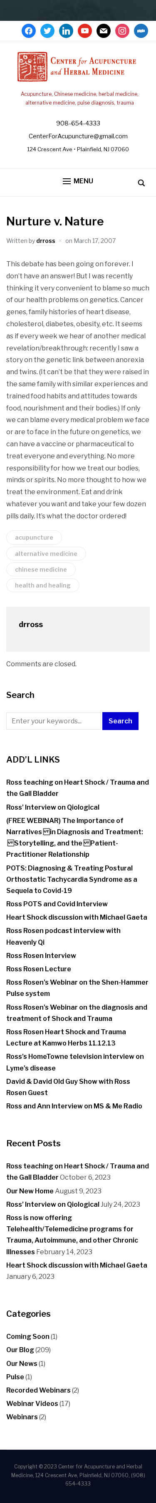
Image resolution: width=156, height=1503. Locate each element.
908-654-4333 (78, 123)
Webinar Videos (32, 1404)
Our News (21, 1364)
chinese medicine (41, 569)
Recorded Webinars (38, 1390)
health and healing (43, 585)
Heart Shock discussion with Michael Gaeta (76, 917)
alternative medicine (46, 553)
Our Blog (20, 1350)
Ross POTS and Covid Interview (57, 904)
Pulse (15, 1377)
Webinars (22, 1417)
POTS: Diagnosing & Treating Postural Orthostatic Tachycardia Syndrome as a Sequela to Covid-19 (71, 879)
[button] (78, 181)
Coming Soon (28, 1336)
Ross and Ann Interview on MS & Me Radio (74, 1106)
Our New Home (30, 1191)
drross (45, 240)
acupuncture (34, 537)
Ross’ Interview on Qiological (52, 807)
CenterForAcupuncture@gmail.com (78, 136)
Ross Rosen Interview (41, 956)
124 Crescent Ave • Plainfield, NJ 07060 (78, 149)
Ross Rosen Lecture (38, 969)
